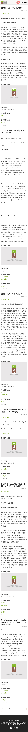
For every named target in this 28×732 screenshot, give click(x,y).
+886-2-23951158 (22, 722)
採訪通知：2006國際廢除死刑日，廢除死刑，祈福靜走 (13, 484)
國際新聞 (3, 476)
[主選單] (25, 2)
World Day (4, 115)
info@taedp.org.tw (10, 722)
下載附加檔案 (5, 433)
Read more (4, 125)
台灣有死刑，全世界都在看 (12, 293)
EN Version (4, 277)
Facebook (11, 728)
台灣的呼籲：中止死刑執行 (12, 7)
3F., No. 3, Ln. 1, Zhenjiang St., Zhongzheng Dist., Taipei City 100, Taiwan (16, 724)
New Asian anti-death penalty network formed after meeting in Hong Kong (13, 622)
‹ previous (8, 709)
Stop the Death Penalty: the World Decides (13, 131)
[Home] (4, 2)
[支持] (18, 2)
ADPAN (3, 392)
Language (4, 107)
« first (3, 709)
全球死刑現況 (5, 13)
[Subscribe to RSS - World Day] (1, 712)
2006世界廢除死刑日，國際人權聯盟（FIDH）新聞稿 (14, 410)
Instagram (14, 728)
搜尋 (22, 2)
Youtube (17, 728)
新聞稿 (3, 122)
